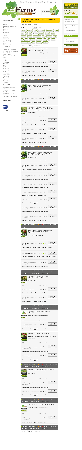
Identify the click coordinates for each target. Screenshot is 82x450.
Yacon (33, 42)
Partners (70, 45)
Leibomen (5, 60)
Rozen (4, 65)
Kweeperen (41, 33)
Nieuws (69, 17)
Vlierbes (53, 39)
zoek (52, 13)
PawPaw (55, 36)
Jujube (22, 33)
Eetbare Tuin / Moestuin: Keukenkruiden (8, 45)
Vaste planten (6, 73)
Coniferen (5, 35)
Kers (27, 33)
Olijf (43, 36)
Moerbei (53, 33)
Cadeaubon (5, 88)
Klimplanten (6, 59)
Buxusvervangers (7, 34)
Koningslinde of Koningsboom (10, 96)
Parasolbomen (6, 62)
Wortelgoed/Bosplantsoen (8, 77)
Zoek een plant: (48, 11)
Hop (35, 30)
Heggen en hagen (7, 54)
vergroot (24, 53)
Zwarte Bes (45, 42)
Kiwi (30, 33)
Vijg (49, 39)
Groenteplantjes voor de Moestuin (10, 51)
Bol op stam (5, 29)
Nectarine (29, 36)
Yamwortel (38, 42)
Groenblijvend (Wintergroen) (9, 49)
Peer (22, 39)
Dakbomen (5, 37)
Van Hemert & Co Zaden (8, 98)
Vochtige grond (6, 74)
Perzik (26, 39)
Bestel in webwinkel (52, 61)
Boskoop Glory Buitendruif (9, 87)
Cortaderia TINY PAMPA (9, 90)
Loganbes (47, 33)
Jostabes (57, 30)
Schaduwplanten (6, 67)
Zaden (4, 79)
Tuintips (69, 35)
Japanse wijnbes (49, 30)
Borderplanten (6, 32)
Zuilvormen (5, 82)
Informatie (5, 102)
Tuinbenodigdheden (7, 70)
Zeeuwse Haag (6, 81)
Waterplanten (6, 76)
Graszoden (5, 92)
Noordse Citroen (37, 36)
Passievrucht (48, 36)
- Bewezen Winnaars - (8, 23)
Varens (4, 71)
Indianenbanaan (41, 30)
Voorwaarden (5, 111)
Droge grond (6, 38)
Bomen (4, 31)
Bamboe (5, 24)
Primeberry (39, 39)
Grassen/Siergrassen (7, 48)
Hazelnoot (30, 30)
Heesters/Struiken (7, 52)
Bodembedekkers (7, 27)
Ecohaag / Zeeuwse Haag (8, 40)
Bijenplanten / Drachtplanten (9, 26)
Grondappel (23, 30)
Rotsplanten (5, 63)
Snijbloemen (6, 68)
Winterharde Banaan (25, 42)
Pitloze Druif (32, 39)
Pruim (44, 39)
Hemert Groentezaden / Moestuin (10, 56)
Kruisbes (35, 33)
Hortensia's (5, 57)
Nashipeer (23, 36)
